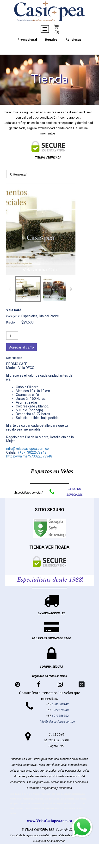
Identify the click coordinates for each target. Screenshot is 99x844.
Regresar (19, 174)
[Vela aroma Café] (41, 229)
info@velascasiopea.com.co (27, 449)
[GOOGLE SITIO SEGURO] (49, 528)
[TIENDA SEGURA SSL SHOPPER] (48, 146)
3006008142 (60, 704)
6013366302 (60, 715)
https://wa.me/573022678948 (29, 456)
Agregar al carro (21, 347)
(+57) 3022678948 (32, 452)
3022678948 (60, 710)
